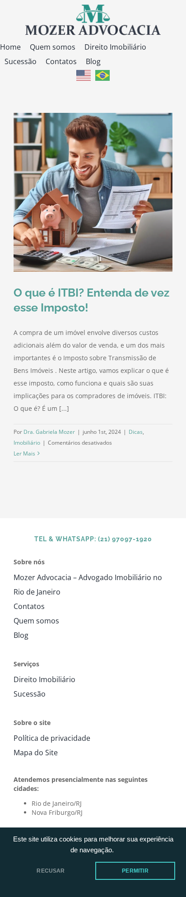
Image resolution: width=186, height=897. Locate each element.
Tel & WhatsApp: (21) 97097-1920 (93, 539)
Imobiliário (27, 442)
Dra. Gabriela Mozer (49, 432)
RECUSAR (51, 871)
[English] (83, 74)
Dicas (136, 432)
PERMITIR (135, 871)
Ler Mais (24, 453)
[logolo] (93, 7)
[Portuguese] (102, 74)
